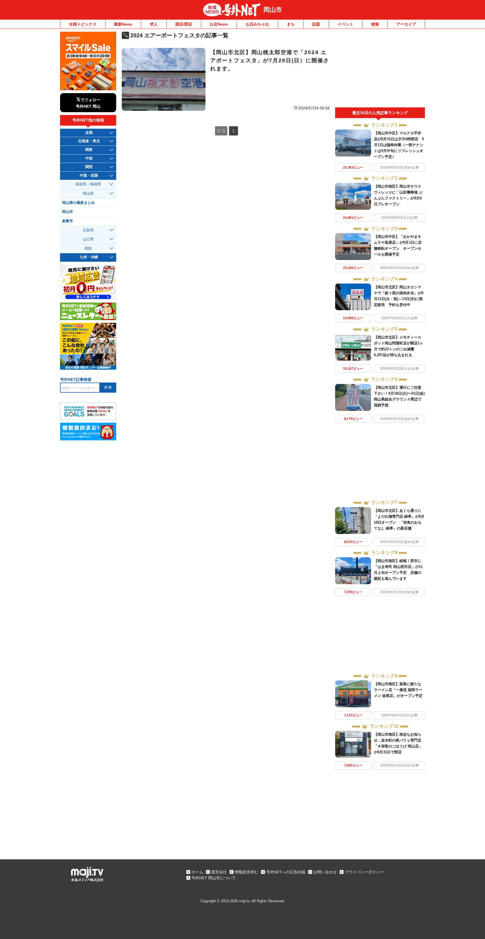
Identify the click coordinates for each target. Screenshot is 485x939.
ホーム (197, 872)
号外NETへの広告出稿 (285, 872)
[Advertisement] (380, 69)
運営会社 (219, 872)
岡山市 (273, 9)
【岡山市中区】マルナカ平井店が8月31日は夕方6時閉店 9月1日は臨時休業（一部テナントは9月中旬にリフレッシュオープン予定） (399, 145)
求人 (154, 24)
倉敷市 (67, 221)
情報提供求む (246, 872)
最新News (123, 24)
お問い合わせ (325, 872)
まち (291, 24)
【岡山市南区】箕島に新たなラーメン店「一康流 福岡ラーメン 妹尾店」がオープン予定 (398, 690)
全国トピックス (83, 24)
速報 (375, 24)
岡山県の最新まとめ (78, 203)
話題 (316, 24)
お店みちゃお (257, 24)
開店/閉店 (183, 24)
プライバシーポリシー (364, 872)
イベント (345, 24)
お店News (219, 24)
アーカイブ (406, 24)
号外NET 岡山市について (213, 878)
